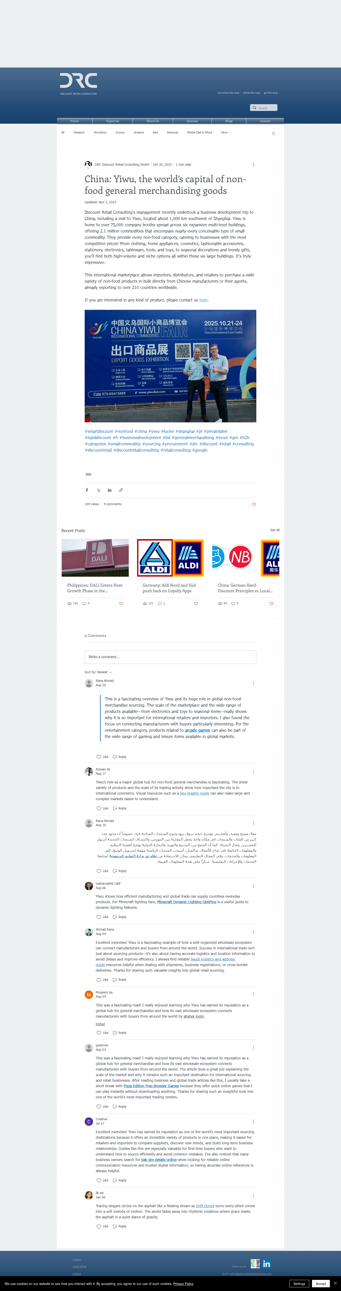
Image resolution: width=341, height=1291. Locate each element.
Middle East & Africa (199, 132)
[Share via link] (121, 490)
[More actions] (253, 165)
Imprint (77, 1274)
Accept (321, 1283)
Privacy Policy (183, 1283)
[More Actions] (253, 683)
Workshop (100, 132)
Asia (155, 132)
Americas (172, 132)
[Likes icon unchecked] (99, 757)
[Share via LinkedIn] (109, 490)
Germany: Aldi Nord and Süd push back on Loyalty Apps (169, 587)
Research (79, 132)
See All (275, 530)
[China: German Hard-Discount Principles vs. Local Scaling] (245, 558)
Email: (226, 1274)
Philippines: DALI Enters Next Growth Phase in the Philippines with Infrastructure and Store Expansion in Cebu (94, 587)
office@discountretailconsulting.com (250, 1274)
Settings (299, 1283)
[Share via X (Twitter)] (98, 490)
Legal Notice (80, 1266)
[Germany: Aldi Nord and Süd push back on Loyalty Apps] (170, 558)
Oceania (139, 132)
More (224, 132)
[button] (273, 133)
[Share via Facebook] (87, 490)
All (62, 132)
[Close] (335, 1283)
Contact (77, 1259)
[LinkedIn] (266, 1263)
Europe (120, 132)
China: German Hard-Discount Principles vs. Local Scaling (244, 587)
